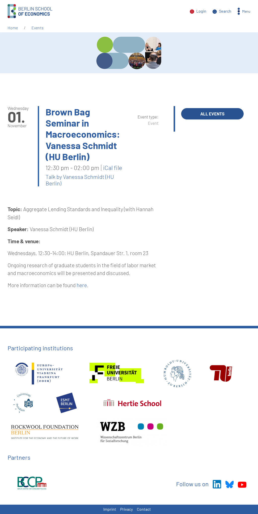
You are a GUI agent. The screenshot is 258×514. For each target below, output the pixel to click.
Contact (144, 509)
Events (37, 27)
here (82, 285)
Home (13, 27)
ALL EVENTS (212, 113)
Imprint (109, 509)
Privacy (126, 509)
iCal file (112, 168)
